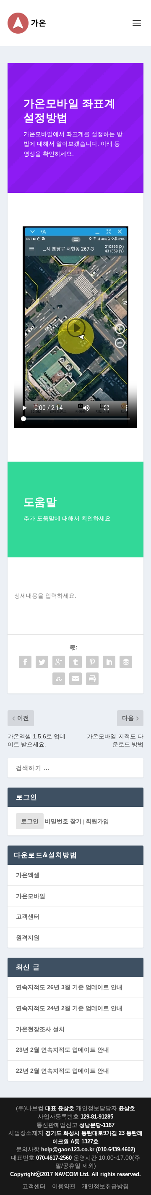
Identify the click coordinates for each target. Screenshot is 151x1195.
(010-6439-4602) (115, 1149)
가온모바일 (30, 896)
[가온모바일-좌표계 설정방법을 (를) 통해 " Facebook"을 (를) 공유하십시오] (25, 662)
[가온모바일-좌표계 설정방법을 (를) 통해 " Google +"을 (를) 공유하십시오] (58, 662)
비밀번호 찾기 (63, 821)
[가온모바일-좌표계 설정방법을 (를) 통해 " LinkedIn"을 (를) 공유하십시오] (109, 662)
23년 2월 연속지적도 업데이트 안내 (62, 1049)
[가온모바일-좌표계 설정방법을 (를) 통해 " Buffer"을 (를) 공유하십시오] (125, 662)
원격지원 (27, 937)
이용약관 (64, 1186)
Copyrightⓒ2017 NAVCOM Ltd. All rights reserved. (75, 1174)
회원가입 (97, 821)
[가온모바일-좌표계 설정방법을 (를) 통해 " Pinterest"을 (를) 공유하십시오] (92, 662)
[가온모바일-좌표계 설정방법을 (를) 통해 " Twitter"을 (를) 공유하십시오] (42, 662)
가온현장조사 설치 (40, 1029)
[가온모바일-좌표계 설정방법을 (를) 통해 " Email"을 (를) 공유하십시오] (75, 678)
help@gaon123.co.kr (67, 1149)
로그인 (30, 821)
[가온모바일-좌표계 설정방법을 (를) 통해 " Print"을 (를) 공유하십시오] (92, 678)
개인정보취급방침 (105, 1186)
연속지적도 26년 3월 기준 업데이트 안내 (69, 987)
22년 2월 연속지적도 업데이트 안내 (62, 1070)
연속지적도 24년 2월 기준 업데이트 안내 (69, 1008)
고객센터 (27, 916)
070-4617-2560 (54, 1158)
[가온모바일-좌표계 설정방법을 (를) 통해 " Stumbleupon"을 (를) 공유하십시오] (58, 678)
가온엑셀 (27, 875)
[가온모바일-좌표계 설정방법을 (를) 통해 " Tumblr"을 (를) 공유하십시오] (75, 662)
